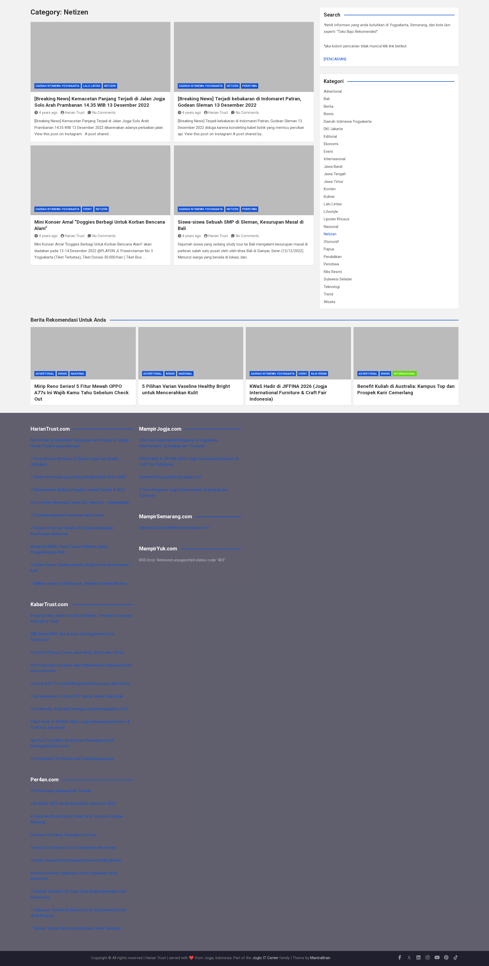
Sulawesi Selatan (338, 279)
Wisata (329, 302)
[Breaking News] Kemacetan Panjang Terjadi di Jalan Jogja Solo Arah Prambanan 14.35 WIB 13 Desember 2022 (99, 102)
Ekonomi (331, 144)
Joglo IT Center (265, 958)
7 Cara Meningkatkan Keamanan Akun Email (67, 515)
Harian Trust (75, 113)
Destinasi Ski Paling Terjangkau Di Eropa (64, 835)
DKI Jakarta (333, 129)
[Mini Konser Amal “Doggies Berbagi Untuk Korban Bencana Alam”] (100, 180)
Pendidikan (333, 256)
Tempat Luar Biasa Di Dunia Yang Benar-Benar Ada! (73, 847)
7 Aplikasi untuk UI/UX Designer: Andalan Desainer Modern (79, 583)
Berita (328, 106)
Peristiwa (249, 86)
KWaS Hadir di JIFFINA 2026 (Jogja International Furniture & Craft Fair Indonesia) (288, 392)
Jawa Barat (333, 166)
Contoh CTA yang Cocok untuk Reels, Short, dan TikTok (77, 652)
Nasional (331, 226)
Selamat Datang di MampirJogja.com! (170, 477)
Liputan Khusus (336, 219)
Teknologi (332, 286)
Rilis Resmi (333, 271)
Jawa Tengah (335, 174)
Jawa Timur (333, 181)
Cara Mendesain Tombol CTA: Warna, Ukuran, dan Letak (77, 696)
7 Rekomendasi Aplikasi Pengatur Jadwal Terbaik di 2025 (78, 489)
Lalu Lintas (91, 86)
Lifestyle (331, 211)
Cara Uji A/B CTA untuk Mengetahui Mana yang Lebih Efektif (80, 683)
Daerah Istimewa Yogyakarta (57, 86)
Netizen (110, 86)
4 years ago (48, 113)
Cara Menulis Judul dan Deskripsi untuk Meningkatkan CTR (79, 709)
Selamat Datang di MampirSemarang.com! (174, 527)
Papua (329, 249)
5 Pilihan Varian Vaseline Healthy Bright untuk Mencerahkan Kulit (186, 389)
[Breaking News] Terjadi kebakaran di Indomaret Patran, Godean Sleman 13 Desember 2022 (239, 102)
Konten (330, 189)
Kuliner (329, 196)
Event (87, 209)
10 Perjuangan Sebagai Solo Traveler (61, 790)
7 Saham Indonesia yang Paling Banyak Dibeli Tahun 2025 (78, 477)
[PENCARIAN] (335, 59)
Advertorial (333, 91)
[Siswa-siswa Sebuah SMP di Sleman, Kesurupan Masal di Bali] (244, 180)
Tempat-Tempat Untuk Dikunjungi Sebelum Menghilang (76, 860)
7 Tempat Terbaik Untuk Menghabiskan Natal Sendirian (76, 928)
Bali (327, 99)
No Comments (104, 113)
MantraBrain (320, 958)
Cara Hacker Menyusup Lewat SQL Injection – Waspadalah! (80, 502)
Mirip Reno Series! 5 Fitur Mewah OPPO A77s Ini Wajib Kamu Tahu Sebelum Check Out (81, 392)
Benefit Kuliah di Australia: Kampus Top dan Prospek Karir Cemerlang (406, 389)
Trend (328, 294)
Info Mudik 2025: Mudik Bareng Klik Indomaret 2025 (73, 803)
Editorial (330, 136)
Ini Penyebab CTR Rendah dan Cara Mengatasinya (72, 758)
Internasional (334, 159)
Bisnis (329, 114)
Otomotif (331, 241)
